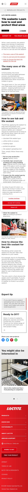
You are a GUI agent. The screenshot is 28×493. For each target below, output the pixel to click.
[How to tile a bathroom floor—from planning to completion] (15, 376)
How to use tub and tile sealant (14, 57)
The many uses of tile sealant (13, 54)
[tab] (14, 398)
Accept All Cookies (14, 202)
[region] (14, 197)
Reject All (14, 207)
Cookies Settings (14, 198)
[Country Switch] (2, 4)
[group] (14, 304)
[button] (14, 415)
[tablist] (14, 399)
